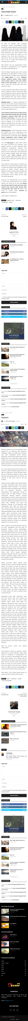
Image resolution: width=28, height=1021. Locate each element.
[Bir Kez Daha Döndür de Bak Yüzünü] (5, 918)
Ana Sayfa (3, 7)
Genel (3, 263)
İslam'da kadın (18, 200)
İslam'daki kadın (5, 202)
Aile (6, 7)
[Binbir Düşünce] (5, 936)
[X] (10, 22)
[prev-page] (2, 266)
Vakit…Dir (12, 361)
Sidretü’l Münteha (15, 406)
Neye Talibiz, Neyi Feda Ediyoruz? (17, 347)
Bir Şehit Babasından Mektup (16, 244)
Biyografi (3, 256)
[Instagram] (14, 1010)
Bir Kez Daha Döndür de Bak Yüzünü (18, 916)
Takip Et (24, 313)
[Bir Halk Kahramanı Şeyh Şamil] (5, 254)
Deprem (25, 216)
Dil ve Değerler (13, 923)
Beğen (24, 311)
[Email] (19, 22)
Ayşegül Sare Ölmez (9, 15)
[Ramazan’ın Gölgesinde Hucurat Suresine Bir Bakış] (5, 911)
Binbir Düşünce (13, 934)
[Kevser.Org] (14, 985)
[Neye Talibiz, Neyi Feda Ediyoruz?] (5, 349)
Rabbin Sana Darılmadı (15, 948)
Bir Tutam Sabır (4, 216)
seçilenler (11, 202)
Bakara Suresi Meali (14, 941)
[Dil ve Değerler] (5, 925)
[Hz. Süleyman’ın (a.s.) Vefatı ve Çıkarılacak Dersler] (5, 261)
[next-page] (4, 266)
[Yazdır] (22, 22)
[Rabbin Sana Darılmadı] (5, 951)
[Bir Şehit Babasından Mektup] (5, 247)
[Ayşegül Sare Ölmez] (2, 15)
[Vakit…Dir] (5, 364)
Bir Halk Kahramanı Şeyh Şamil (17, 252)
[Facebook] (7, 22)
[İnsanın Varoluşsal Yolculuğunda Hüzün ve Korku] (5, 371)
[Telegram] (16, 22)
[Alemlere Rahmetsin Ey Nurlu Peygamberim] (5, 378)
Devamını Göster (13, 383)
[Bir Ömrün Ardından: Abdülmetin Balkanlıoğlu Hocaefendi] (5, 356)
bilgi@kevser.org (9, 1000)
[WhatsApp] (13, 22)
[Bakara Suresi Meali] (5, 943)
